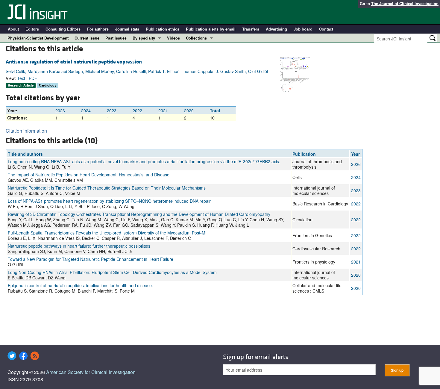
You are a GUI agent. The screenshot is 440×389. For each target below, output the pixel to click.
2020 (189, 110)
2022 (137, 110)
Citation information (26, 130)
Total (215, 110)
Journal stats (127, 29)
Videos (173, 38)
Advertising (276, 29)
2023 (111, 110)
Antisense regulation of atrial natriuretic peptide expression (74, 61)
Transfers (250, 29)
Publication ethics (162, 29)
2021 (163, 110)
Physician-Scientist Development (38, 38)
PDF (33, 78)
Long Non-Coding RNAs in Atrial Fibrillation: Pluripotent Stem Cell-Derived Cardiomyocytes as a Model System (112, 272)
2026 (60, 110)
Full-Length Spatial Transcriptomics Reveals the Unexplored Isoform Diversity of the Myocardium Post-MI (107, 233)
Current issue (87, 38)
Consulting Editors (63, 29)
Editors (32, 29)
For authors (98, 29)
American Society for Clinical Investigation (91, 372)
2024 (86, 110)
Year (355, 154)
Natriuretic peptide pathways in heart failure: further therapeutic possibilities (79, 246)
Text (21, 78)
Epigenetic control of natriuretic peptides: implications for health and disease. (80, 285)
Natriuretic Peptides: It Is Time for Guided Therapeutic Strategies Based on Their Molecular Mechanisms (107, 188)
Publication (304, 154)
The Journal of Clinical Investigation (405, 3)
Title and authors (25, 154)
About (13, 29)
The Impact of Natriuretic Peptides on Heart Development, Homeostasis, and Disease (88, 175)
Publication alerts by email (211, 29)
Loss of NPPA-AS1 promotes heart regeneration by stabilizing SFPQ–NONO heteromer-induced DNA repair (109, 201)
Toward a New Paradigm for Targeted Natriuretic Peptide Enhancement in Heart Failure (90, 259)
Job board (303, 29)
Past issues (116, 38)
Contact (326, 29)
